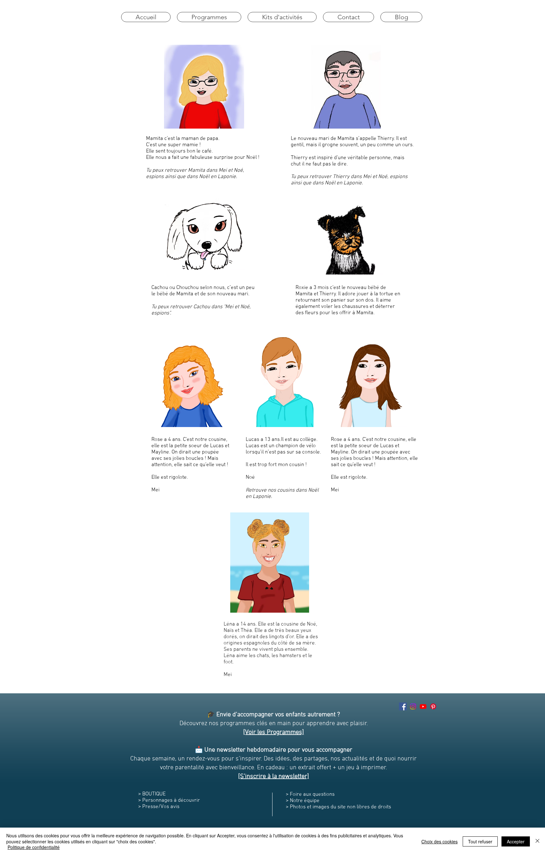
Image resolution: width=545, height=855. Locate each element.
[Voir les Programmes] (273, 732)
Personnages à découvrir (171, 800)
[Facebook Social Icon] (403, 706)
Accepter (515, 841)
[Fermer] (537, 841)
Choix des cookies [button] (439, 841)
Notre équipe (304, 801)
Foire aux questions (312, 794)
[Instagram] (413, 706)
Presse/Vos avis (160, 807)
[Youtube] (423, 706)
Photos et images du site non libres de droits (341, 807)
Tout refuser (480, 841)
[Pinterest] (433, 706)
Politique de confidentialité (34, 847)
